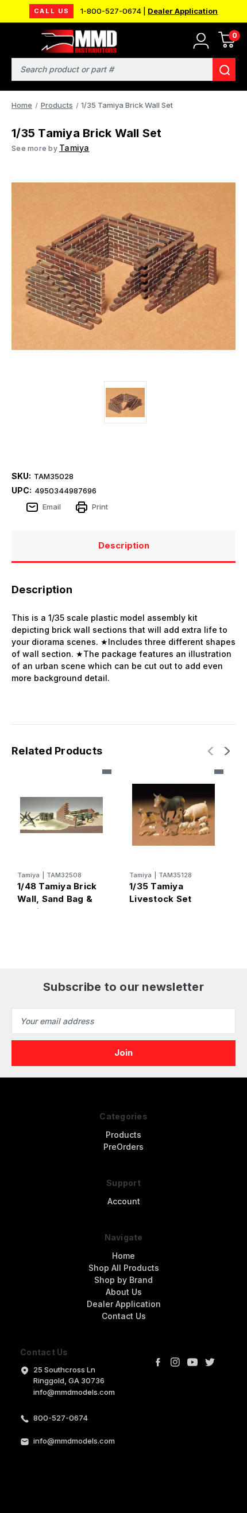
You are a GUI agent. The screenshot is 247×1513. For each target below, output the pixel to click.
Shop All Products (123, 1268)
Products (123, 1134)
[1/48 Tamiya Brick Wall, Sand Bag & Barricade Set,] (61, 814)
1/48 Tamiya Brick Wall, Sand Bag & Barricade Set (57, 899)
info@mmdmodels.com (74, 1440)
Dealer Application (183, 10)
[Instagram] (175, 1362)
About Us (124, 1292)
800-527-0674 (60, 1417)
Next (226, 751)
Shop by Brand (123, 1280)
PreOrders (123, 1147)
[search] (224, 69)
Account (123, 1201)
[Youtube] (192, 1362)
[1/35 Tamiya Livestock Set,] (173, 814)
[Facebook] (158, 1362)
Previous (212, 751)
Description (123, 545)
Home (123, 1256)
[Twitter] (210, 1362)
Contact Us (124, 1316)
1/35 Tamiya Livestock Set (160, 893)
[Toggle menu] (16, 39)
